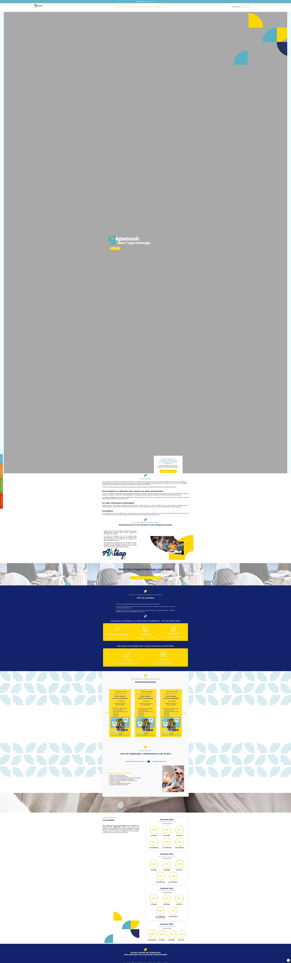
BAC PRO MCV (173, 634)
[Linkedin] (152, 1)
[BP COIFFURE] (145, 629)
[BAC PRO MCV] (174, 629)
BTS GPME (127, 660)
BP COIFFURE (145, 635)
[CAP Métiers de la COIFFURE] (117, 629)
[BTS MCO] (163, 654)
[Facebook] (148, 1)
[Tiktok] (154, 1)
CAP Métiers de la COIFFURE (117, 635)
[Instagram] (150, 1)
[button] (147, 7)
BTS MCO (163, 660)
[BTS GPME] (127, 654)
